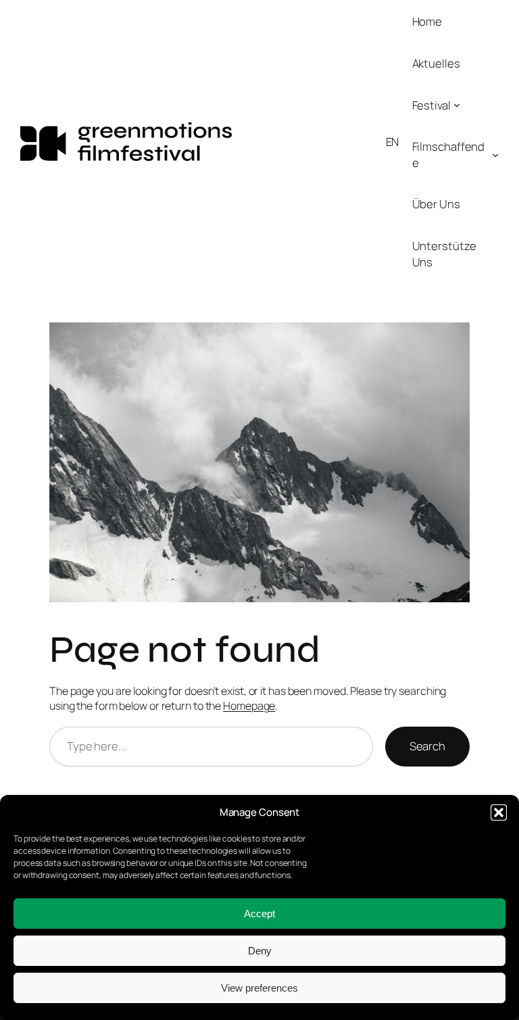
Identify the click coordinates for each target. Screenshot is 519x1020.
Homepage (249, 705)
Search (427, 746)
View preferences (259, 988)
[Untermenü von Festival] (456, 104)
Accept (259, 913)
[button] (498, 812)
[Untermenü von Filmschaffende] (495, 154)
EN (392, 141)
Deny (260, 950)
